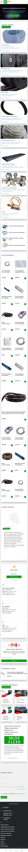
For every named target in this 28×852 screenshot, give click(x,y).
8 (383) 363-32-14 (7, 813)
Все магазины (14, 580)
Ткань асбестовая (17, 142)
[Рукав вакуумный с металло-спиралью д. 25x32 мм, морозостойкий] (7, 341)
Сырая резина (4, 165)
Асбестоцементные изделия (8, 140)
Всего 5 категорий (5, 145)
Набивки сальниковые (14, 143)
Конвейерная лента (6, 68)
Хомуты (3, 211)
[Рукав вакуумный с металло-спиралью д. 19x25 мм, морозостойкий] (20, 264)
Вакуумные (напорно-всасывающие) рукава (10, 48)
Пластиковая (4, 70)
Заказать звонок (14, 577)
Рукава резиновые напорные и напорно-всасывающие (13, 167)
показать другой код (19, 786)
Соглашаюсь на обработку (14, 793)
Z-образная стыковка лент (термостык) (6, 718)
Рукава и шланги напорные (7, 46)
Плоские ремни (5, 92)
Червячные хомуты (5, 214)
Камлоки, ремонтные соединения (9, 188)
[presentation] (5, 758)
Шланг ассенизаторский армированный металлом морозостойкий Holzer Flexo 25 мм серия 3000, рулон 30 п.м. (14, 413)
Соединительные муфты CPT (7, 191)
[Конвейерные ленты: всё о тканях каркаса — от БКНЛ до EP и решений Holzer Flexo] (7, 693)
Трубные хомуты (5, 213)
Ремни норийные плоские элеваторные (9, 94)
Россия (9, 1)
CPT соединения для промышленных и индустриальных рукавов (20, 702)
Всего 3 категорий (5, 98)
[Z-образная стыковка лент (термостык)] (7, 710)
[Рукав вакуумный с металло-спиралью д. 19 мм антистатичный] (20, 341)
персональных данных (20, 793)
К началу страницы (13, 803)
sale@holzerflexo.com (7, 822)
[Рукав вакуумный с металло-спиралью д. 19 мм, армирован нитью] (20, 290)
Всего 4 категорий (5, 217)
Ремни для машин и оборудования (9, 116)
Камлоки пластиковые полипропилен (9, 189)
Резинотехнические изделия (8, 164)
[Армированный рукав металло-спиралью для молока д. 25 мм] (4, 674)
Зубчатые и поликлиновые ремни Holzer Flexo (11, 119)
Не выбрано (13, 573)
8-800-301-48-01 (7, 810)
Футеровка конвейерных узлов (20, 718)
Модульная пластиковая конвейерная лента (10, 71)
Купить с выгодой (14, 15)
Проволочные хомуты (13, 213)
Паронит (11, 142)
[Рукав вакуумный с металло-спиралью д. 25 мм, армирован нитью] (20, 367)
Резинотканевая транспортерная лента (15, 70)
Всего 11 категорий (6, 50)
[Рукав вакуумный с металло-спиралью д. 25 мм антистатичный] (20, 431)
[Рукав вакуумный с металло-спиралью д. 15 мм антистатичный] (7, 264)
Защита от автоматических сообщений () (12, 786)
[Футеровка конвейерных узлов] (21, 710)
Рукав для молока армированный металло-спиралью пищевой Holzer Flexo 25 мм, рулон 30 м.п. (17, 673)
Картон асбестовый (5, 142)
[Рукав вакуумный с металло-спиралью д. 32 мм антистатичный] (20, 482)
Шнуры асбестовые (5, 143)
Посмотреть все (6, 27)
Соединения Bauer (21, 189)
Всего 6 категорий (5, 74)
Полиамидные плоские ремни (8, 95)
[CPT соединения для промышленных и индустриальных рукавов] (21, 693)
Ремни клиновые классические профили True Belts (12, 118)
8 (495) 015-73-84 (7, 815)
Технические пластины (12, 165)
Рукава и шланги (5, 44)
